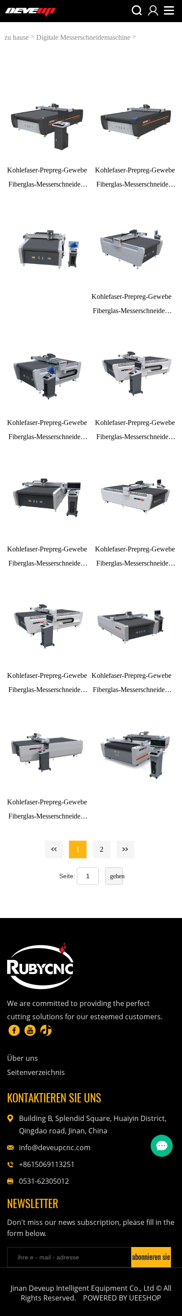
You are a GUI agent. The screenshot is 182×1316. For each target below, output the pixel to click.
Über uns (22, 1058)
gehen (116, 876)
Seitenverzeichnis (36, 1072)
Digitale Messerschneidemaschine (83, 37)
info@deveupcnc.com (55, 1147)
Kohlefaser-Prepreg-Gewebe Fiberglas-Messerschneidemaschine (47, 178)
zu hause (16, 37)
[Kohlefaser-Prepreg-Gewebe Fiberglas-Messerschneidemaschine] (47, 118)
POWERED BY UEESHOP (122, 1298)
